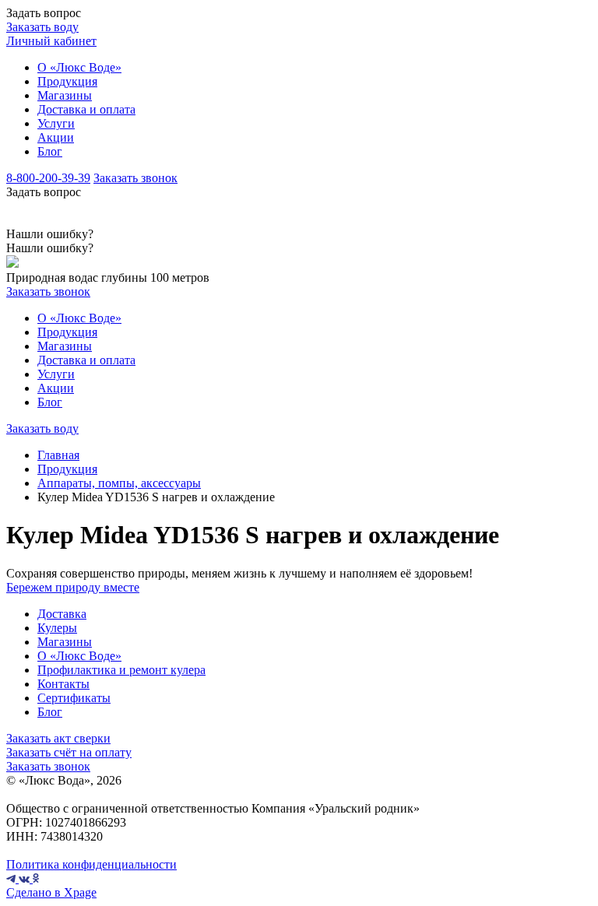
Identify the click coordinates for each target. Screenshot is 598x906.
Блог (49, 151)
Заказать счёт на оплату (69, 752)
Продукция (67, 81)
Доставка (61, 613)
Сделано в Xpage (51, 892)
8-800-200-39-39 (48, 177)
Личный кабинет (51, 40)
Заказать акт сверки (58, 738)
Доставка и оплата (86, 109)
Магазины (64, 95)
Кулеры (57, 627)
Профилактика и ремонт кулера (121, 669)
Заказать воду (42, 26)
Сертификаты (74, 697)
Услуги (56, 123)
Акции (55, 137)
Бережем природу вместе (72, 587)
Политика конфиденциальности (91, 864)
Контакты (63, 683)
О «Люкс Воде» (79, 67)
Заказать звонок (135, 177)
